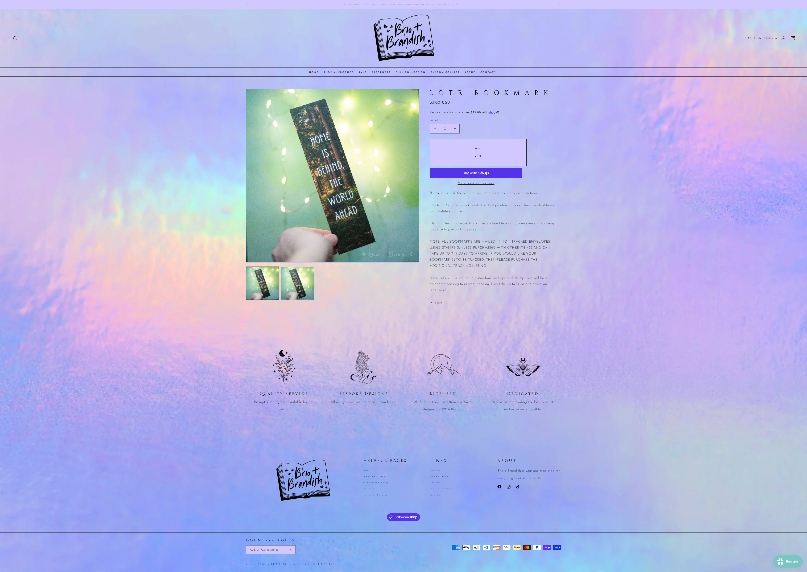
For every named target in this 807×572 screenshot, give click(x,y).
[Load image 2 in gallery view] (297, 283)
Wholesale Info (374, 477)
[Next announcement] (559, 4)
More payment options (476, 183)
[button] (15, 38)
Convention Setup (376, 482)
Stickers (436, 482)
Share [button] (439, 303)
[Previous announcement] (247, 4)
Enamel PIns (439, 477)
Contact (436, 495)
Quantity (435, 120)
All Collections (441, 488)
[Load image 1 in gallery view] (262, 283)
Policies (369, 488)
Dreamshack (325, 564)
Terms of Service (375, 495)
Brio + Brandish (273, 564)
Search (435, 471)
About (367, 471)
